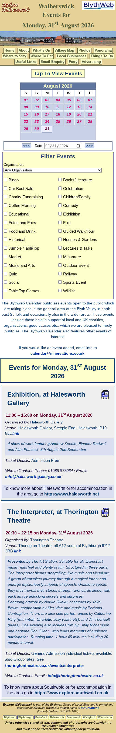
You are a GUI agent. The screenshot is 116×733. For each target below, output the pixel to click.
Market (15, 256)
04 (58, 100)
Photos (84, 50)
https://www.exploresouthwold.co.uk (71, 693)
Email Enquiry (52, 62)
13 (79, 107)
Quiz (13, 274)
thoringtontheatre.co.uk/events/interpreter (44, 665)
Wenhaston (105, 717)
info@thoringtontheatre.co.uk (76, 675)
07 (90, 100)
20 (79, 114)
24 (47, 122)
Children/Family (77, 197)
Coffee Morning (22, 205)
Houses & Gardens (80, 239)
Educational (19, 214)
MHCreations (90, 707)
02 (37, 100)
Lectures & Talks (78, 248)
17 (47, 114)
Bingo (14, 180)
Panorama (103, 50)
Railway (70, 274)
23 (37, 122)
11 (58, 107)
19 (69, 114)
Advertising (91, 62)
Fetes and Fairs (22, 222)
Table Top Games (24, 291)
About (24, 50)
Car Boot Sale (21, 188)
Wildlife (69, 291)
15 (26, 114)
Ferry (73, 62)
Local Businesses (71, 56)
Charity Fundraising (26, 197)
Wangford (89, 717)
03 (47, 100)
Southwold (73, 717)
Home (9, 50)
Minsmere (72, 256)
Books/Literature (77, 180)
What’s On (41, 50)
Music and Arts (22, 265)
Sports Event (74, 282)
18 (58, 114)
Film (67, 222)
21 (90, 114)
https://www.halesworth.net (71, 494)
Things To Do (102, 56)
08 (26, 107)
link (15, 433)
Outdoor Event (76, 265)
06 (79, 100)
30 (37, 129)
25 (58, 122)
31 (47, 129)
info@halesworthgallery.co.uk (33, 476)
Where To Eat (41, 56)
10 (47, 107)
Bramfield (41, 717)
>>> (89, 146)
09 (37, 107)
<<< (26, 146)
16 (37, 114)
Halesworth (57, 717)
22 (26, 122)
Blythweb (9, 717)
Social (14, 282)
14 (90, 107)
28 (90, 122)
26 (69, 122)
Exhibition (71, 214)
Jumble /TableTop (24, 248)
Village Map (64, 50)
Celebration (73, 188)
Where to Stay (14, 56)
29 (26, 129)
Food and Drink (22, 231)
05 (69, 100)
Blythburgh (25, 717)
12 (69, 107)
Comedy (70, 205)
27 (79, 122)
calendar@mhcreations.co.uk (57, 353)
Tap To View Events (58, 73)
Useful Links (25, 62)
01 (26, 100)
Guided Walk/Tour (78, 231)
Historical (17, 239)
